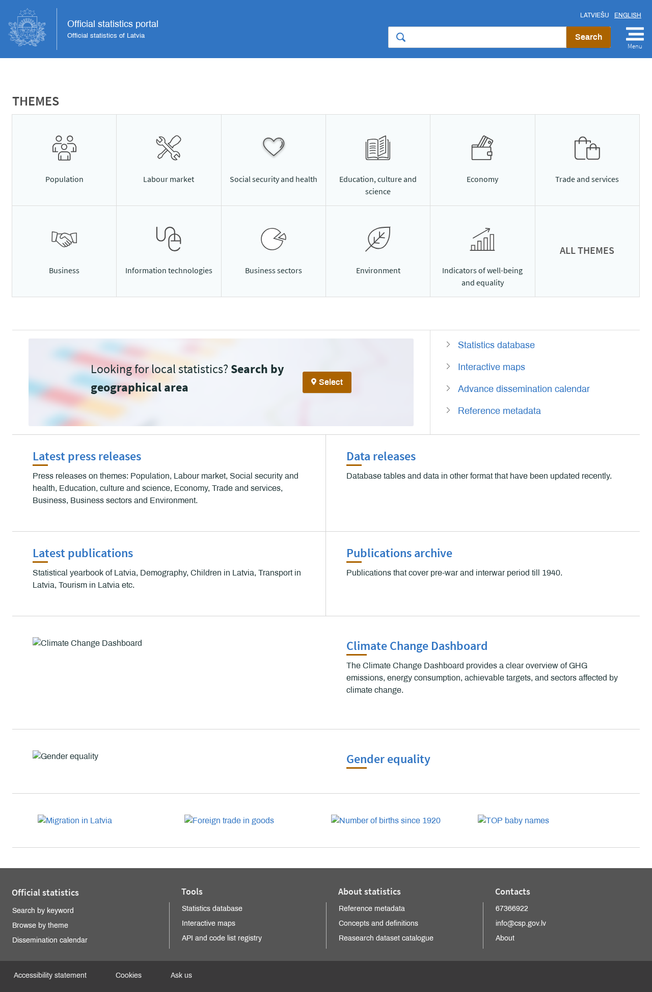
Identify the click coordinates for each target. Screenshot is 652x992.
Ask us (181, 975)
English (627, 15)
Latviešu (594, 15)
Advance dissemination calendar (524, 389)
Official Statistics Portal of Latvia (83, 29)
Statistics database (496, 345)
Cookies (129, 975)
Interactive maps (491, 367)
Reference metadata (499, 411)
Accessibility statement (50, 975)
